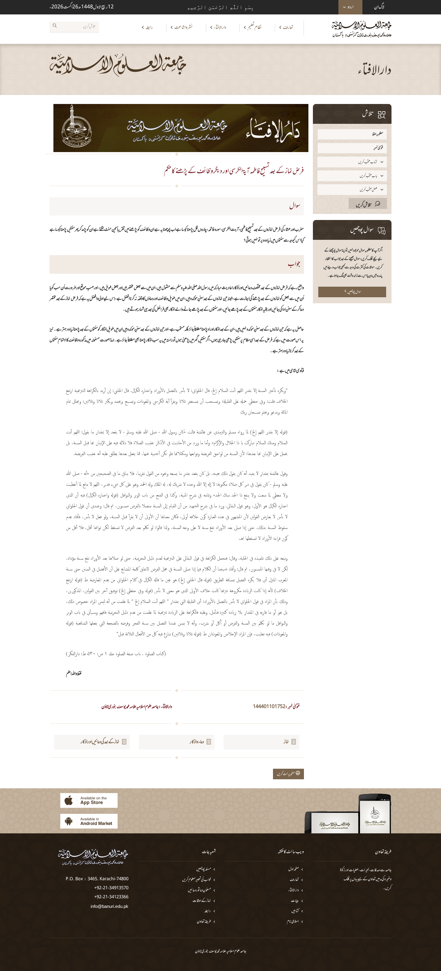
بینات (295, 901)
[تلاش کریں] (55, 27)
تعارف (288, 27)
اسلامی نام (293, 922)
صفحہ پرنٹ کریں (286, 774)
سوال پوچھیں (354, 292)
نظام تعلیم (255, 27)
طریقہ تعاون (204, 922)
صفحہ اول (293, 869)
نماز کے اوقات (202, 901)
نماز (286, 742)
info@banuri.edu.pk (109, 906)
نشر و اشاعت (183, 27)
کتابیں (295, 911)
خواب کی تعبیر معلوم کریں (196, 880)
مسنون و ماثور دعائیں (199, 890)
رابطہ (149, 27)
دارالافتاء (220, 27)
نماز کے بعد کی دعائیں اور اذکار (100, 742)
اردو (350, 7)
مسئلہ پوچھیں (203, 869)
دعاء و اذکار (197, 742)
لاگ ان (379, 7)
